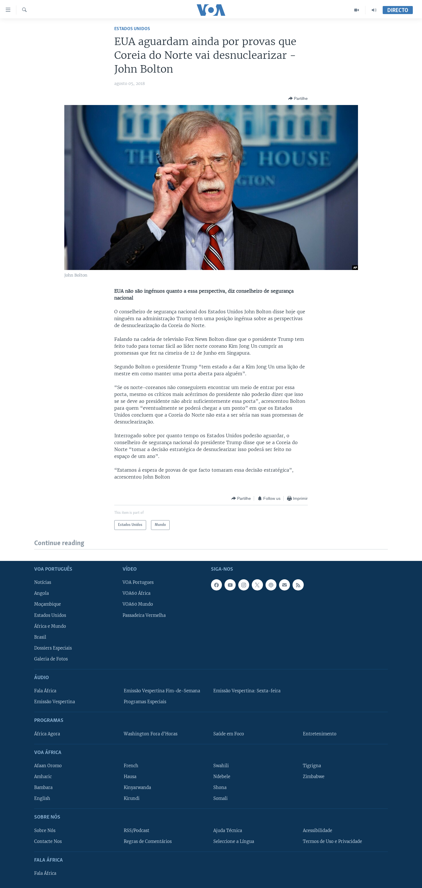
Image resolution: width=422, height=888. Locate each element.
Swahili (221, 765)
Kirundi (132, 798)
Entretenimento (319, 733)
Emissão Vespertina (54, 701)
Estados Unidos (132, 28)
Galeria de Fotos (51, 658)
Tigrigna (312, 765)
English (42, 798)
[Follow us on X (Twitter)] (257, 584)
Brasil (40, 637)
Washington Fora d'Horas (150, 733)
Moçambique (47, 604)
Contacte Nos (48, 841)
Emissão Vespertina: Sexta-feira (246, 690)
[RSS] (298, 584)
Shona (220, 787)
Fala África (45, 690)
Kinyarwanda (137, 787)
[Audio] (374, 10)
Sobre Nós (44, 830)
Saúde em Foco (228, 733)
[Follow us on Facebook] (216, 584)
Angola (41, 593)
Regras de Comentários (148, 841)
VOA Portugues (138, 582)
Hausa (130, 776)
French (131, 765)
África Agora (47, 733)
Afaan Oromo (48, 765)
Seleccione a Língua (233, 841)
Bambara (43, 787)
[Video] (356, 10)
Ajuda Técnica (227, 830)
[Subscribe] (284, 584)
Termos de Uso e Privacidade (332, 841)
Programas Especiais (145, 701)
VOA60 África (136, 593)
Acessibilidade (317, 830)
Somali (220, 798)
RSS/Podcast (136, 830)
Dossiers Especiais (53, 647)
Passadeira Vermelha (144, 615)
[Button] (298, 98)
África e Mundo (50, 626)
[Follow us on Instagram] (243, 584)
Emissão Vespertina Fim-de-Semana (162, 690)
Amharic (43, 776)
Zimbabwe (313, 776)
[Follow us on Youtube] (229, 584)
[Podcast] (271, 584)
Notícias (42, 582)
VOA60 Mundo (138, 604)
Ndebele (221, 776)
